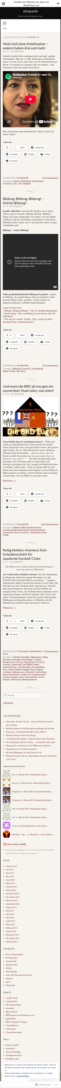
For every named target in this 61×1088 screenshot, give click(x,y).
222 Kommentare (49, 524)
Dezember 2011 (12, 934)
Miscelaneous (12, 1011)
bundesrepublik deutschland (16, 530)
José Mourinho (24, 667)
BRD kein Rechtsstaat (31, 527)
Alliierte (17, 527)
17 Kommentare (50, 651)
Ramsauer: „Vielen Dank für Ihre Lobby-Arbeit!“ (26, 731)
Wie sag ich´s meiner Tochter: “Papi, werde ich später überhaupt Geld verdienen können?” (27, 320)
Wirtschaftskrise (29, 679)
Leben (11, 669)
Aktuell (17, 657)
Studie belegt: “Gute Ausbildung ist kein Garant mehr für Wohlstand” (29, 315)
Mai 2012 (10, 917)
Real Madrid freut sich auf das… (34, 825)
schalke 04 (25, 674)
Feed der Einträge (13, 1051)
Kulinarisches (12, 964)
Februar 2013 (11, 886)
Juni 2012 (10, 914)
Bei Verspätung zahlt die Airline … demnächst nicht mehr (30, 742)
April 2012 (10, 921)
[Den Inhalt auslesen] (4, 844)
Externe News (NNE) (16, 844)
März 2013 (10, 883)
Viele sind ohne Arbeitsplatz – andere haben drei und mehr (25, 46)
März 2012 (10, 924)
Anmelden (10, 1048)
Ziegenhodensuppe (14, 1032)
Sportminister (31, 677)
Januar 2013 (11, 890)
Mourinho (30, 672)
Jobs (20, 183)
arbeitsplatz (25, 181)
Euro (13, 662)
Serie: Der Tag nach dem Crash (19, 975)
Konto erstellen (12, 1045)
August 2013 (11, 866)
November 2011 (13, 938)
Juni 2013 (10, 873)
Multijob (27, 183)
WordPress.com (12, 1058)
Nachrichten (41, 672)
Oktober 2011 (12, 941)
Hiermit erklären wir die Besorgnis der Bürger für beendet (30, 728)
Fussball (6, 664)
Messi (33, 669)
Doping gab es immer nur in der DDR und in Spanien (28, 745)
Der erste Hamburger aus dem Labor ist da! (24, 752)
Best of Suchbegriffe (14, 954)
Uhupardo (19, 51)
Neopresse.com (27, 1015)
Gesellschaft (22, 178)
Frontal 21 (7, 183)
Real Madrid (35, 651)
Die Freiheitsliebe (13, 1004)
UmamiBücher (12, 1025)
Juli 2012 (10, 910)
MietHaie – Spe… (19, 834)
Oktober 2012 (12, 900)
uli (40, 677)
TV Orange (22, 1021)
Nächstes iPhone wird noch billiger (21, 735)
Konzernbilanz (38, 667)
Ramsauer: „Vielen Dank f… (43, 834)
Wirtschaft (16, 679)
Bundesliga (27, 659)
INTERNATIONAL (31, 664)
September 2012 (13, 903)
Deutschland (37, 181)
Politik (12, 371)
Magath (25, 669)
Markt (5, 371)
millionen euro (18, 672)
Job (15, 183)
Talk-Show (21, 371)
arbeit (16, 181)
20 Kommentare (50, 365)
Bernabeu (17, 659)
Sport (5, 654)
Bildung (17, 368)
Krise (44, 532)
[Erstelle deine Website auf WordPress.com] (30, 3)
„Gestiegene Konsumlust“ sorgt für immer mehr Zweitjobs (30, 738)
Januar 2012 (11, 931)
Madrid (18, 669)
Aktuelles (25, 657)
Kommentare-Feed (13, 1055)
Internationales (10, 667)
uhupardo (30, 10)
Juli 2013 (10, 869)
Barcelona (7, 659)
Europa (20, 662)
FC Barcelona (23, 651)
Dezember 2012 (12, 893)
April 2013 (10, 879)
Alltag (45, 657)
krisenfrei (10, 1008)
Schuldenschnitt (38, 674)
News (5, 674)
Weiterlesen (9, 480)
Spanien (14, 677)
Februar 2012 (11, 927)
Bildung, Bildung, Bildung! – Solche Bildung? (23, 201)
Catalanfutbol (12, 1001)
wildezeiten (11, 1028)
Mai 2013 (10, 876)
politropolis (11, 1018)
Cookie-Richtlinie (22, 1076)
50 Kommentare (50, 178)
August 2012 (11, 907)
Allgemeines (35, 657)
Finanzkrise (29, 662)
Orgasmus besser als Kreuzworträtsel (21, 749)
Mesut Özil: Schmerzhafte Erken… (33, 774)
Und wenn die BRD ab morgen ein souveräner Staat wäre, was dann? (28, 388)
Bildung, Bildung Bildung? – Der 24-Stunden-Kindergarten (31, 310)
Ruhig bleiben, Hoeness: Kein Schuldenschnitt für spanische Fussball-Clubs (25, 554)
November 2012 (13, 897)
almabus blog (11, 997)
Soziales (6, 677)
